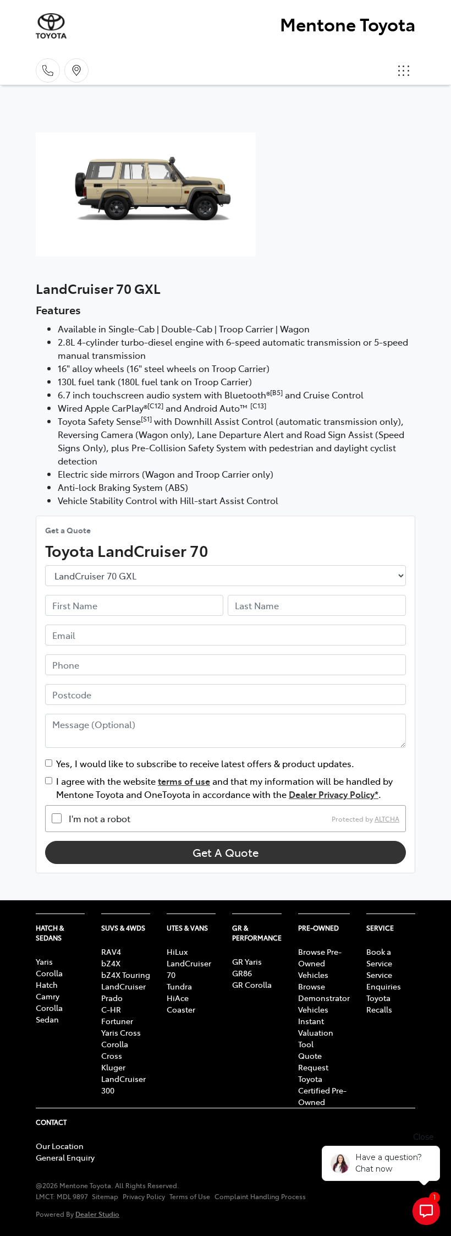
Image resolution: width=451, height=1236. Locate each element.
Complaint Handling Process (260, 1196)
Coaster (181, 1009)
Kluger (113, 1067)
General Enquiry (65, 1157)
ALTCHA (387, 818)
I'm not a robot (99, 818)
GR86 (242, 972)
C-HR (111, 1009)
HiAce (178, 997)
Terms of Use (189, 1196)
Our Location (60, 1145)
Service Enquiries (383, 980)
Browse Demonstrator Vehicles (324, 998)
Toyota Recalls (379, 1003)
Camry (47, 996)
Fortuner (117, 1020)
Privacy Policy (144, 1196)
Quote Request (313, 1061)
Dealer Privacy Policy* (333, 794)
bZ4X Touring (125, 974)
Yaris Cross (121, 1032)
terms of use (184, 781)
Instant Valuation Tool (315, 1032)
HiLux (177, 951)
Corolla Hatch (49, 978)
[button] (404, 70)
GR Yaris (247, 961)
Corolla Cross (114, 1049)
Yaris (44, 961)
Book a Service (379, 957)
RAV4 (111, 951)
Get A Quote (225, 852)
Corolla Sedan (49, 1013)
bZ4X (110, 963)
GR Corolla (252, 984)
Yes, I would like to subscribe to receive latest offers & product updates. (205, 763)
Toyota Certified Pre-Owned (322, 1090)
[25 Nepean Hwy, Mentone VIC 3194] (76, 70)
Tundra (179, 986)
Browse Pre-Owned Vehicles (320, 963)
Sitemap (105, 1196)
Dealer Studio (97, 1213)
